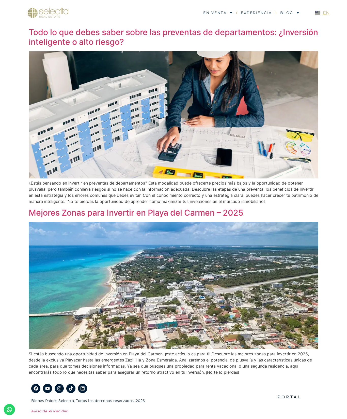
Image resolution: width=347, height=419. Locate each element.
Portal (289, 397)
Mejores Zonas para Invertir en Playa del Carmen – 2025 (136, 213)
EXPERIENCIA (256, 12)
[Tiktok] (70, 388)
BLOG (286, 12)
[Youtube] (47, 388)
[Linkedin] (82, 388)
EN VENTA (215, 12)
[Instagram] (59, 388)
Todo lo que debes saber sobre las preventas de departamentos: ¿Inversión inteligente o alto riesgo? (173, 37)
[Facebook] (35, 388)
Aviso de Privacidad (50, 411)
